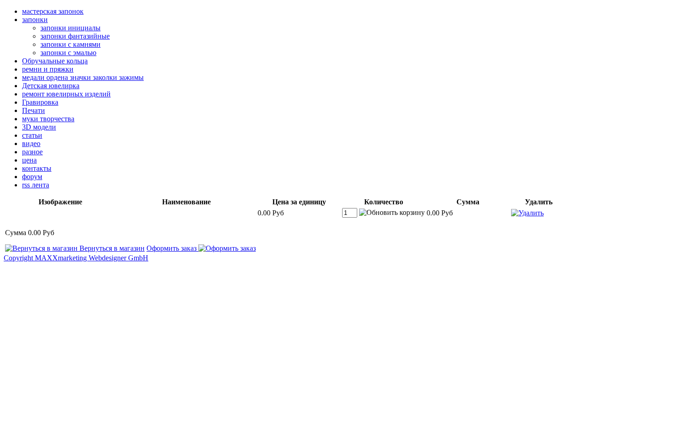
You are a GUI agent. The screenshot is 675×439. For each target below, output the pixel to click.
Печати (33, 110)
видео (31, 143)
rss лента (35, 185)
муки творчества (48, 119)
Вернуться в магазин (111, 248)
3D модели (39, 127)
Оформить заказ (172, 248)
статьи (32, 135)
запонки (35, 19)
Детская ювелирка (50, 86)
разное (32, 152)
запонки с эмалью (68, 52)
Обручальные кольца (55, 61)
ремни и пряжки (47, 69)
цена (29, 160)
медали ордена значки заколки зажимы (83, 77)
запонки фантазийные (75, 36)
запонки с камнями (70, 44)
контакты (36, 168)
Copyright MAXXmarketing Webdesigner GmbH (76, 258)
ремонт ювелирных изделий (66, 94)
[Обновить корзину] (392, 212)
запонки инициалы (70, 28)
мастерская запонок (53, 11)
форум (32, 176)
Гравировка (40, 102)
